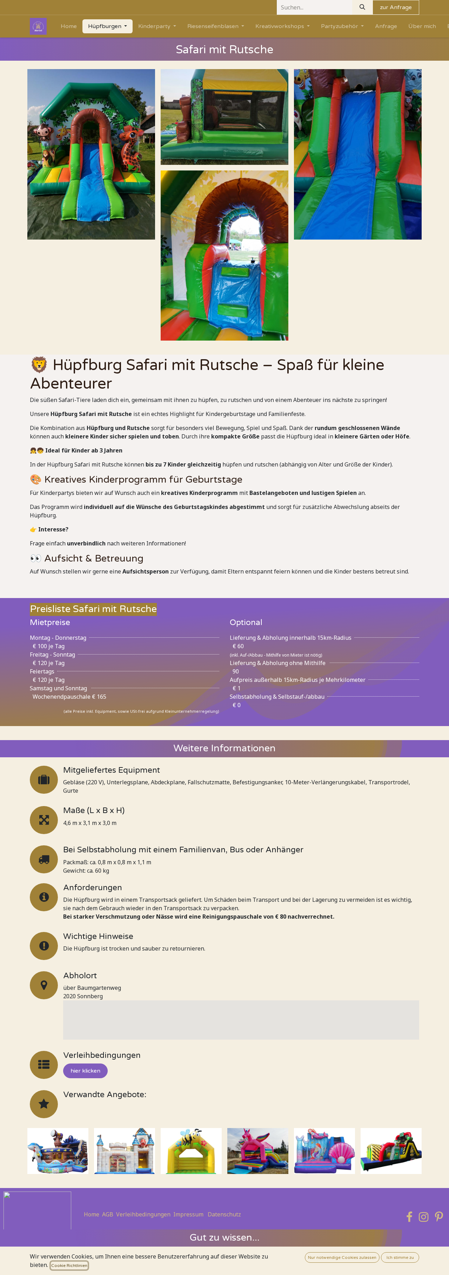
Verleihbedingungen (143, 1214)
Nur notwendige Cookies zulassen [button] (342, 1257)
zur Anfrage (396, 7)
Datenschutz (224, 1214)
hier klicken (85, 1070)
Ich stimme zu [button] (400, 1257)
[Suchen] (362, 7)
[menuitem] (68, 26)
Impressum (188, 1214)
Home (91, 1214)
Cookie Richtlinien (69, 1265)
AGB (107, 1214)
